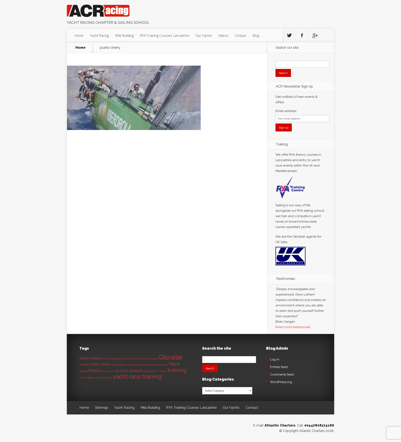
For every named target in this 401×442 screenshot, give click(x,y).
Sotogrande (149, 371)
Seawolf (135, 371)
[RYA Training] (290, 200)
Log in (274, 359)
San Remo (121, 371)
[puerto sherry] (134, 129)
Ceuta (105, 358)
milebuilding (133, 364)
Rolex (94, 370)
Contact (240, 35)
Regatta (83, 371)
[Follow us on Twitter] (289, 35)
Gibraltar (171, 357)
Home (79, 35)
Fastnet (154, 358)
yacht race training (137, 376)
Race (174, 364)
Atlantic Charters (280, 425)
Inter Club (99, 364)
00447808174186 (319, 425)
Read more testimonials (292, 327)
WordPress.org (281, 382)
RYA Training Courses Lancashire (164, 35)
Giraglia (84, 364)
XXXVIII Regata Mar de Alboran (95, 377)
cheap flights (116, 358)
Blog (256, 35)
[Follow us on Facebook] (302, 35)
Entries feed (279, 367)
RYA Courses (107, 371)
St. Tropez (161, 371)
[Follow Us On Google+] (314, 35)
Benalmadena (90, 358)
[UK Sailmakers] (290, 266)
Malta (122, 364)
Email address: (286, 111)
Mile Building (124, 35)
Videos (223, 35)
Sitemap (101, 408)
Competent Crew (133, 358)
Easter (146, 358)
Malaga (114, 364)
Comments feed (282, 374)
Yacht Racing (99, 35)
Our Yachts (203, 35)
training (177, 370)
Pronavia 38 (162, 364)
